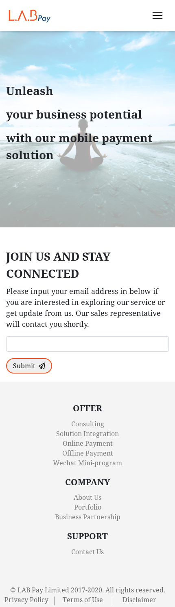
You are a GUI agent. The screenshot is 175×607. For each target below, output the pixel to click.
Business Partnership (87, 516)
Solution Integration (87, 433)
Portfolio (87, 507)
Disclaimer (139, 599)
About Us (87, 497)
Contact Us (87, 551)
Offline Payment (87, 453)
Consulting (87, 423)
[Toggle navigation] (157, 15)
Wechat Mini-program (87, 462)
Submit (24, 365)
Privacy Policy (26, 599)
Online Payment (88, 443)
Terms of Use (83, 599)
